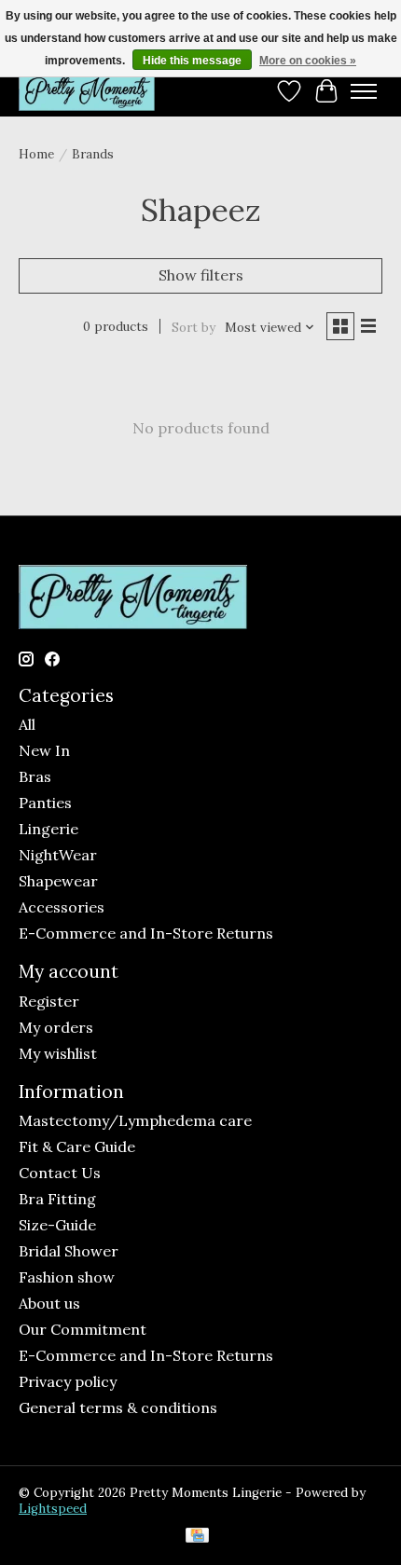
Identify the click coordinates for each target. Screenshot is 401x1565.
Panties (45, 802)
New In (44, 750)
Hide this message (192, 60)
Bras (35, 776)
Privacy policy (68, 1381)
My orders (56, 1027)
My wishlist (58, 1053)
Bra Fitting (57, 1198)
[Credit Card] (197, 1537)
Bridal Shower (68, 1251)
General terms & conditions (118, 1407)
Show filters (201, 275)
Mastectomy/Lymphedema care (135, 1120)
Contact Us (60, 1172)
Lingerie (48, 828)
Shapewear (58, 881)
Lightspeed (53, 1509)
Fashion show (67, 1277)
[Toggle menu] (363, 91)
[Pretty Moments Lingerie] (87, 91)
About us (49, 1303)
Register (49, 1001)
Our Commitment (82, 1329)
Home (36, 154)
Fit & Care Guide (77, 1146)
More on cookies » (307, 60)
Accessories (61, 907)
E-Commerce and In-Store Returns (146, 933)
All (27, 724)
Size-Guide (57, 1224)
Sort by (193, 328)
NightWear (58, 854)
